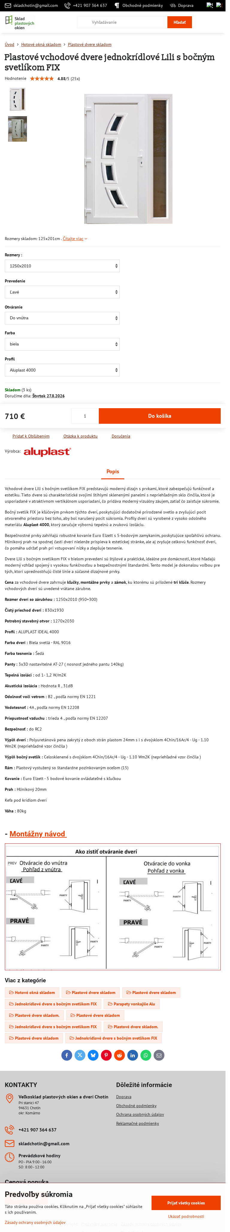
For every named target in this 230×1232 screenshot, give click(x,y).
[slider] (42, 78)
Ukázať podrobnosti (186, 1216)
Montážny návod (38, 834)
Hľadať (180, 22)
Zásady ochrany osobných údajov (35, 1222)
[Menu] (218, 22)
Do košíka (159, 415)
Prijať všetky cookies (186, 1203)
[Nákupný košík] (204, 22)
